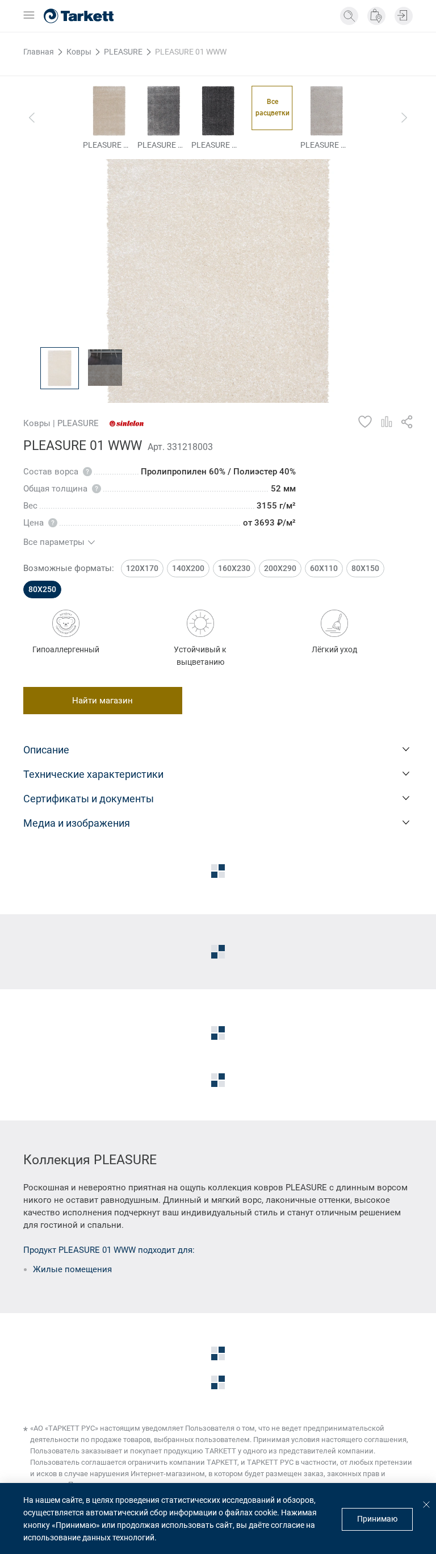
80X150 (365, 568)
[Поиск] (349, 16)
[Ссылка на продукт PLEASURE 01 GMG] (217, 111)
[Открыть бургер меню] (29, 16)
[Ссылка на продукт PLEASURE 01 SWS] (326, 111)
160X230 (234, 568)
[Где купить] (376, 16)
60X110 (324, 568)
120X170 (142, 568)
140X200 (188, 568)
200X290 (280, 568)
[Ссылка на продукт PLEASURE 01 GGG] (163, 111)
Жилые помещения (72, 1269)
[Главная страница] (79, 16)
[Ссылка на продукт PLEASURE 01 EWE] (109, 111)
